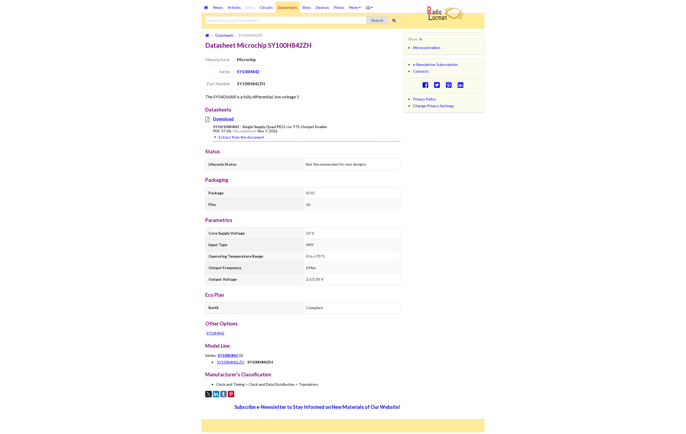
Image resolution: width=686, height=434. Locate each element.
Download (223, 118)
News (218, 7)
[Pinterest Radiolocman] (450, 85)
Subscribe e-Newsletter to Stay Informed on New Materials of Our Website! (317, 407)
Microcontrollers (427, 47)
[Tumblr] (223, 394)
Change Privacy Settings (433, 105)
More (356, 6)
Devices (322, 7)
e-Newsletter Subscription (435, 64)
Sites (306, 7)
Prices (339, 7)
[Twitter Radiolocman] (438, 85)
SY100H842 (248, 71)
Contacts (421, 71)
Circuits (266, 7)
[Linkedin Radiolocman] (462, 85)
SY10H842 (215, 333)
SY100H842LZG (230, 362)
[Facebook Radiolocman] (427, 85)
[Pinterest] (231, 394)
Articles (234, 7)
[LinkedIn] (216, 394)
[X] (208, 394)
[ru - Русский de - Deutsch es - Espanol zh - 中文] (369, 7)
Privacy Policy (424, 99)
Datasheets (287, 7)
